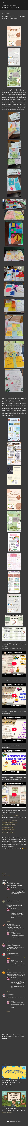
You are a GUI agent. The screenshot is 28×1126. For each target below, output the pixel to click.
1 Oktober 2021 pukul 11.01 (16, 961)
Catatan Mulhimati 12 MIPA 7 (9, 826)
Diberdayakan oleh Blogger (15, 1121)
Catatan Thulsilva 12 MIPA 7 (8, 824)
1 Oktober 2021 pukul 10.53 (17, 933)
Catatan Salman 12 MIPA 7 (8, 832)
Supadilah (9, 972)
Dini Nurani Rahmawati (12, 953)
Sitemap (11, 7)
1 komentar (9, 1086)
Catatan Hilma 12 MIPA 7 (8, 831)
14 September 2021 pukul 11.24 (17, 889)
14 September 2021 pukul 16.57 (18, 972)
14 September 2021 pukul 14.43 (13, 954)
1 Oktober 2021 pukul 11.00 (17, 979)
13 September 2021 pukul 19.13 (13, 883)
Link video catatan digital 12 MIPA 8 (10, 815)
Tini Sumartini (10, 882)
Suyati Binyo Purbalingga (13, 900)
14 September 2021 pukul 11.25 (13, 945)
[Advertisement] (14, 1052)
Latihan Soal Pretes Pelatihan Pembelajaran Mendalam (12, 1082)
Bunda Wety (14, 887)
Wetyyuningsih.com (9, 5)
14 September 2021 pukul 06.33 (13, 925)
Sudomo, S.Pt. (10, 994)
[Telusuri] (25, 2)
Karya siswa (7, 875)
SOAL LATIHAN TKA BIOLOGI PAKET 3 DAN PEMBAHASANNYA (13, 1109)
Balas (8, 897)
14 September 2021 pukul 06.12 (13, 901)
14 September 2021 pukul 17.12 (13, 995)
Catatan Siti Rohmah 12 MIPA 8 (9, 822)
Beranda (5, 7)
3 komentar (9, 1112)
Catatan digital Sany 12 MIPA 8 (9, 820)
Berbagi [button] (4, 873)
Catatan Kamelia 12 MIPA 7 (8, 829)
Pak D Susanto (10, 924)
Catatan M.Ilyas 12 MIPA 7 (8, 827)
